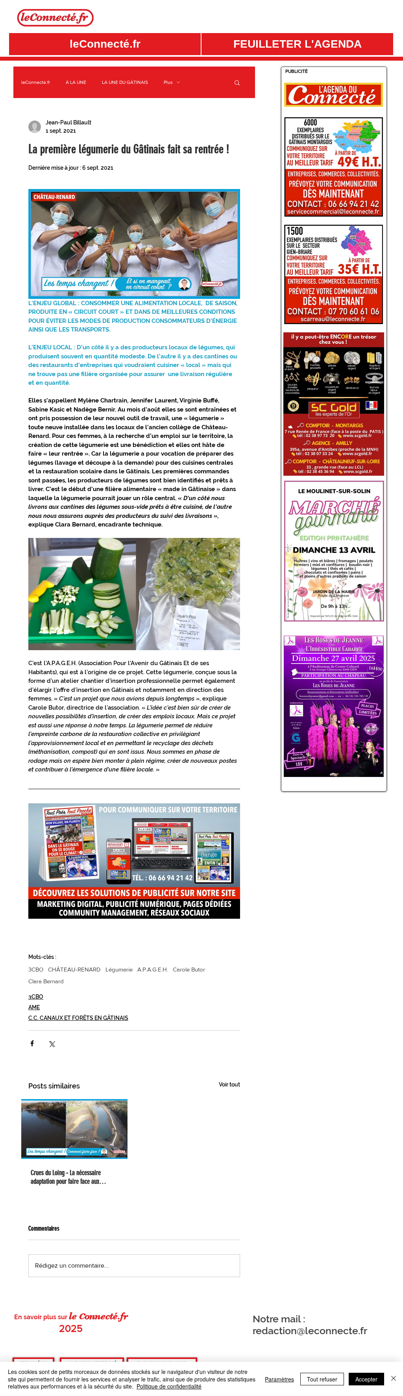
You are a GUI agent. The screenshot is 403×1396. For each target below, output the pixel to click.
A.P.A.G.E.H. (152, 969)
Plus (168, 82)
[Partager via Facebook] (32, 1043)
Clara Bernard (46, 981)
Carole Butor (189, 969)
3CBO (35, 969)
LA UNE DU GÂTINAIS (125, 82)
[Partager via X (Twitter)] (51, 1043)
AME (34, 1007)
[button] (297, 44)
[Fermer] (393, 1379)
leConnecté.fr (35, 82)
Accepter (366, 1379)
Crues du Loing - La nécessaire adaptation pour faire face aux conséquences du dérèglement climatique (66, 1177)
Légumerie (119, 969)
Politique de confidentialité (169, 1386)
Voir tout (229, 1084)
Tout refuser (322, 1379)
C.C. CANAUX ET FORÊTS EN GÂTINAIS (78, 1018)
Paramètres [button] (279, 1379)
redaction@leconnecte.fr (310, 1331)
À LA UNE (76, 82)
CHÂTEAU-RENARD (74, 969)
